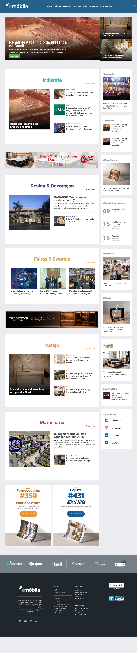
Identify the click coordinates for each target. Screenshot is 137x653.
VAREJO (49, 6)
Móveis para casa (80, 615)
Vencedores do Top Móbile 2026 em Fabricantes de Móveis (119, 128)
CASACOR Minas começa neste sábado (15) (71, 199)
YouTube (116, 443)
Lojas (68, 371)
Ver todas (91, 83)
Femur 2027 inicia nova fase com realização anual (51, 292)
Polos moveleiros (72, 124)
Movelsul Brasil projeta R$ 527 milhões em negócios (80, 292)
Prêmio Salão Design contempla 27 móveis (80, 220)
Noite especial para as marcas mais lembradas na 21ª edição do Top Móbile (116, 106)
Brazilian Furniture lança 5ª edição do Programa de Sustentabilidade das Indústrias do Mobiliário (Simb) (79, 112)
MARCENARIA (66, 6)
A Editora (56, 590)
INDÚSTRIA (57, 6)
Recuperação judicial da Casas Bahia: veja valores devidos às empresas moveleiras (79, 376)
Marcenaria (52, 422)
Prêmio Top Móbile (59, 592)
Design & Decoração (52, 185)
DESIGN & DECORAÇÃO (80, 6)
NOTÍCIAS (108, 6)
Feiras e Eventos (72, 216)
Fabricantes (70, 355)
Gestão (68, 105)
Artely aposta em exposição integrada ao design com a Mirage (78, 360)
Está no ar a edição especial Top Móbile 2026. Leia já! (116, 189)
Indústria (52, 80)
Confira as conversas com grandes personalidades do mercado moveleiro (120, 396)
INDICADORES (93, 6)
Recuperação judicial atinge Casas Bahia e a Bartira (78, 390)
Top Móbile (78, 612)
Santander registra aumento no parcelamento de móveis (80, 93)
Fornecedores (71, 90)
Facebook (116, 421)
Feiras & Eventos (52, 259)
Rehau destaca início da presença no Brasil (24, 125)
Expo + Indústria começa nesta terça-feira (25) (22, 292)
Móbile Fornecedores (81, 608)
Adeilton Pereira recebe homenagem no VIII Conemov (79, 127)
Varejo (52, 345)
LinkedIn (115, 435)
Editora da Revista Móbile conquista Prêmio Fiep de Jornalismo (113, 329)
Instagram (116, 428)
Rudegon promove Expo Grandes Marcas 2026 (70, 435)
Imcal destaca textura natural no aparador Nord (27, 391)
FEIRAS (101, 6)
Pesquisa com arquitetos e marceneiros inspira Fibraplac (79, 459)
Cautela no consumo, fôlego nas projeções (116, 284)
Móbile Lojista (79, 610)
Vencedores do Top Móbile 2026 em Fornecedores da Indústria (119, 142)
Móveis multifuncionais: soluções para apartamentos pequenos (114, 374)
